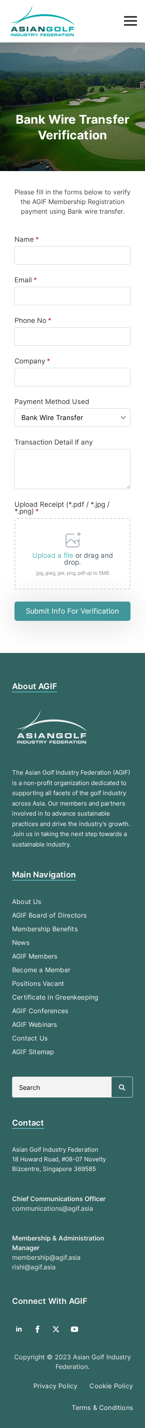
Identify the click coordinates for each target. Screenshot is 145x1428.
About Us (26, 902)
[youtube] (74, 1329)
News (20, 942)
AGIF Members (34, 956)
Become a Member (41, 970)
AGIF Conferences (40, 1011)
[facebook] (37, 1329)
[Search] (122, 1087)
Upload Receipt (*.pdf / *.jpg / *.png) (62, 508)
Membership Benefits (45, 929)
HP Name (9, 178)
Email (25, 280)
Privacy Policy (55, 1386)
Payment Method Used (51, 401)
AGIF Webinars (34, 1024)
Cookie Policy (111, 1386)
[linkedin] (19, 1329)
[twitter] (56, 1329)
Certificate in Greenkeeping (55, 997)
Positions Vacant (38, 983)
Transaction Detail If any (53, 442)
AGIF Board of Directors (49, 915)
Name (26, 239)
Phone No (33, 320)
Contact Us (30, 1038)
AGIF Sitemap (33, 1052)
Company (32, 361)
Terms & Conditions (102, 1408)
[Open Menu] (130, 20)
